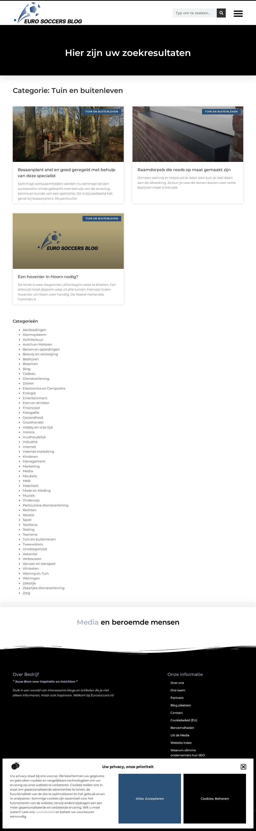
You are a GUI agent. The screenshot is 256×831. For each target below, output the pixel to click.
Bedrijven (31, 359)
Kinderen (30, 456)
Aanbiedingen (34, 330)
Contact (176, 713)
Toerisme (30, 534)
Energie (29, 393)
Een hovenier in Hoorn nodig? (48, 276)
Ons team (177, 690)
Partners (177, 698)
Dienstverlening (36, 379)
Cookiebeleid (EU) (183, 720)
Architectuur (33, 340)
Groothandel (33, 422)
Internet (29, 447)
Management (34, 461)
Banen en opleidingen (41, 349)
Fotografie (31, 413)
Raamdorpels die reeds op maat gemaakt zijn (184, 169)
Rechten (29, 510)
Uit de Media (179, 735)
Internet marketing (38, 451)
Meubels (30, 476)
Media (28, 471)
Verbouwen (32, 559)
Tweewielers (33, 544)
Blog (26, 369)
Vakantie (30, 554)
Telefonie (30, 525)
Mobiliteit (30, 486)
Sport (27, 520)
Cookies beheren (215, 799)
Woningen (31, 578)
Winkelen (31, 568)
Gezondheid (33, 417)
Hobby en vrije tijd (38, 427)
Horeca (28, 432)
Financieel (31, 408)
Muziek (29, 495)
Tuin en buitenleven (39, 539)
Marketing (31, 466)
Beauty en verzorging (40, 354)
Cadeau (29, 374)
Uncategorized (35, 549)
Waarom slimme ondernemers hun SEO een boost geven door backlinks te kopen (187, 757)
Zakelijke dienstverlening (43, 588)
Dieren (28, 383)
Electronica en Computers (44, 388)
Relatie (28, 515)
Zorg (26, 593)
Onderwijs (31, 500)
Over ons (177, 683)
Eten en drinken (36, 403)
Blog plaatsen (180, 705)
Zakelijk (29, 583)
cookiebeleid (45, 812)
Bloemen (30, 364)
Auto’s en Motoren (37, 344)
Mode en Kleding (37, 490)
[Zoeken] (221, 12)
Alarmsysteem (34, 335)
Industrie (30, 442)
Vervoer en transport (39, 564)
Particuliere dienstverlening (45, 505)
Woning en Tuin (36, 573)
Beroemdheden (182, 728)
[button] (243, 766)
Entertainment (35, 398)
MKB (26, 481)
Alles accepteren (150, 799)
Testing (28, 529)
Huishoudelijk (34, 437)
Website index (181, 743)
